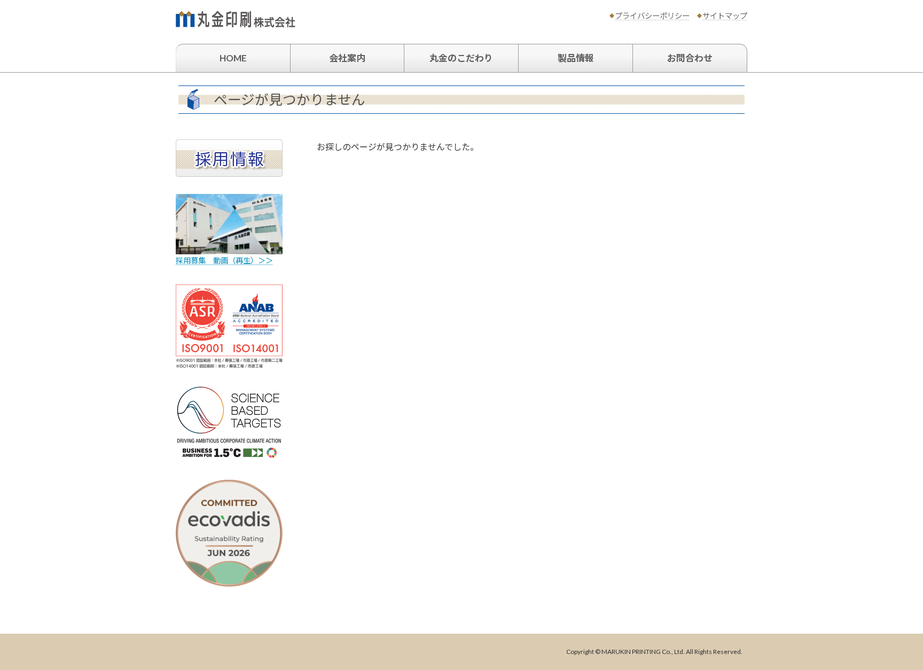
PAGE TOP (892, 639)
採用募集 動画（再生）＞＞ (224, 260)
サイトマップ (724, 15)
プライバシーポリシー (652, 15)
